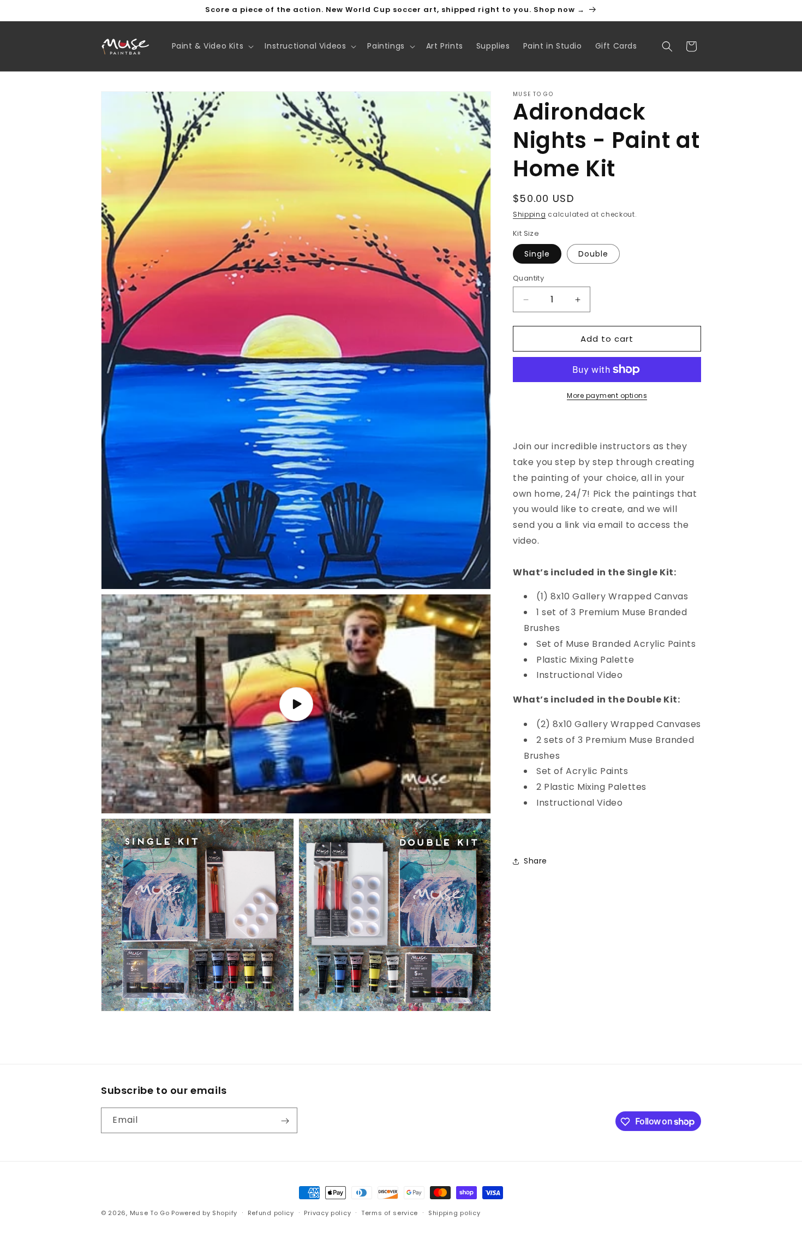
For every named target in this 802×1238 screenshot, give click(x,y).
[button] (212, 45)
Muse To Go (150, 1213)
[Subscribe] (285, 1121)
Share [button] (535, 860)
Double (593, 253)
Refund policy (271, 1212)
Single (537, 253)
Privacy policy (327, 1212)
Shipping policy (454, 1212)
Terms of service (389, 1212)
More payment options (607, 395)
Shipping (529, 214)
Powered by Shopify (204, 1213)
